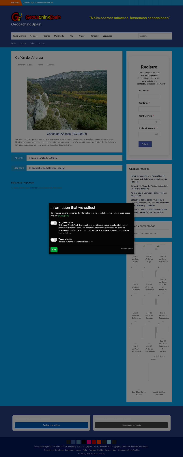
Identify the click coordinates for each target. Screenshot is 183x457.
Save (54, 249)
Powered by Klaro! (127, 248)
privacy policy (63, 216)
